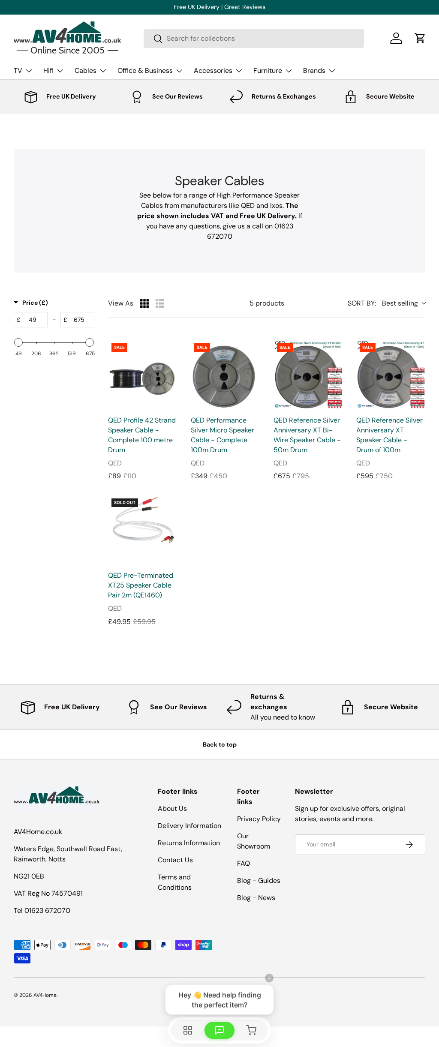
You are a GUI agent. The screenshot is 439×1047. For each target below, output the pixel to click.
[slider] (18, 342)
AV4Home (45, 995)
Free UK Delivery (197, 7)
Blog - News (256, 897)
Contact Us (175, 859)
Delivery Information (189, 825)
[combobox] (254, 38)
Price (35, 302)
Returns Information (189, 842)
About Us (172, 808)
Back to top (220, 744)
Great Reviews (244, 7)
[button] (420, 38)
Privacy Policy (259, 818)
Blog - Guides (258, 880)
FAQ (243, 863)
